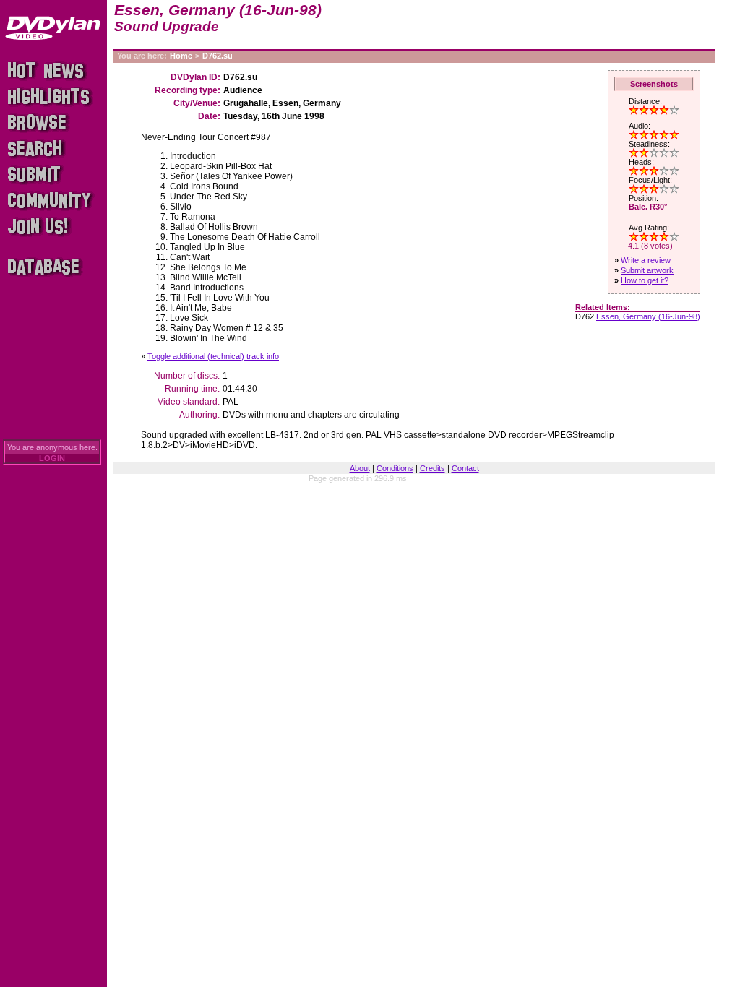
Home (181, 55)
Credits (432, 468)
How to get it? (644, 280)
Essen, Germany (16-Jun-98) (648, 316)
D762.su (217, 55)
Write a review (646, 260)
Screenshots (654, 83)
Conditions (395, 468)
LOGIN (52, 458)
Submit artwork (647, 270)
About (360, 468)
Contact (465, 468)
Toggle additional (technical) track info (213, 356)
